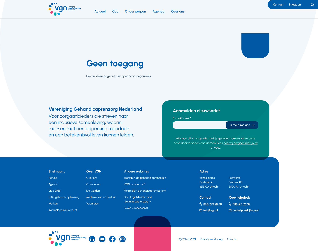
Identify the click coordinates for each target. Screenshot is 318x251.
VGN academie (133, 184)
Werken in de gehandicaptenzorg (144, 177)
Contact (278, 4)
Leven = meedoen (135, 208)
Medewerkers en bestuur (101, 197)
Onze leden (93, 184)
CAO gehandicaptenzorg (64, 197)
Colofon (232, 239)
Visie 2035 (55, 190)
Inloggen (295, 4)
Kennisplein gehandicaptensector (144, 190)
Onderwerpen (135, 11)
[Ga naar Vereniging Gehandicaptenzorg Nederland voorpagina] (65, 9)
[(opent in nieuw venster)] (112, 239)
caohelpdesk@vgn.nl (246, 210)
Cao (115, 11)
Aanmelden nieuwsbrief (63, 210)
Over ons (177, 11)
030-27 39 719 (241, 204)
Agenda (159, 11)
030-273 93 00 (212, 204)
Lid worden (93, 190)
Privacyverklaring (211, 239)
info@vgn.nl (210, 210)
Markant (54, 203)
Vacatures (92, 203)
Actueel (100, 11)
